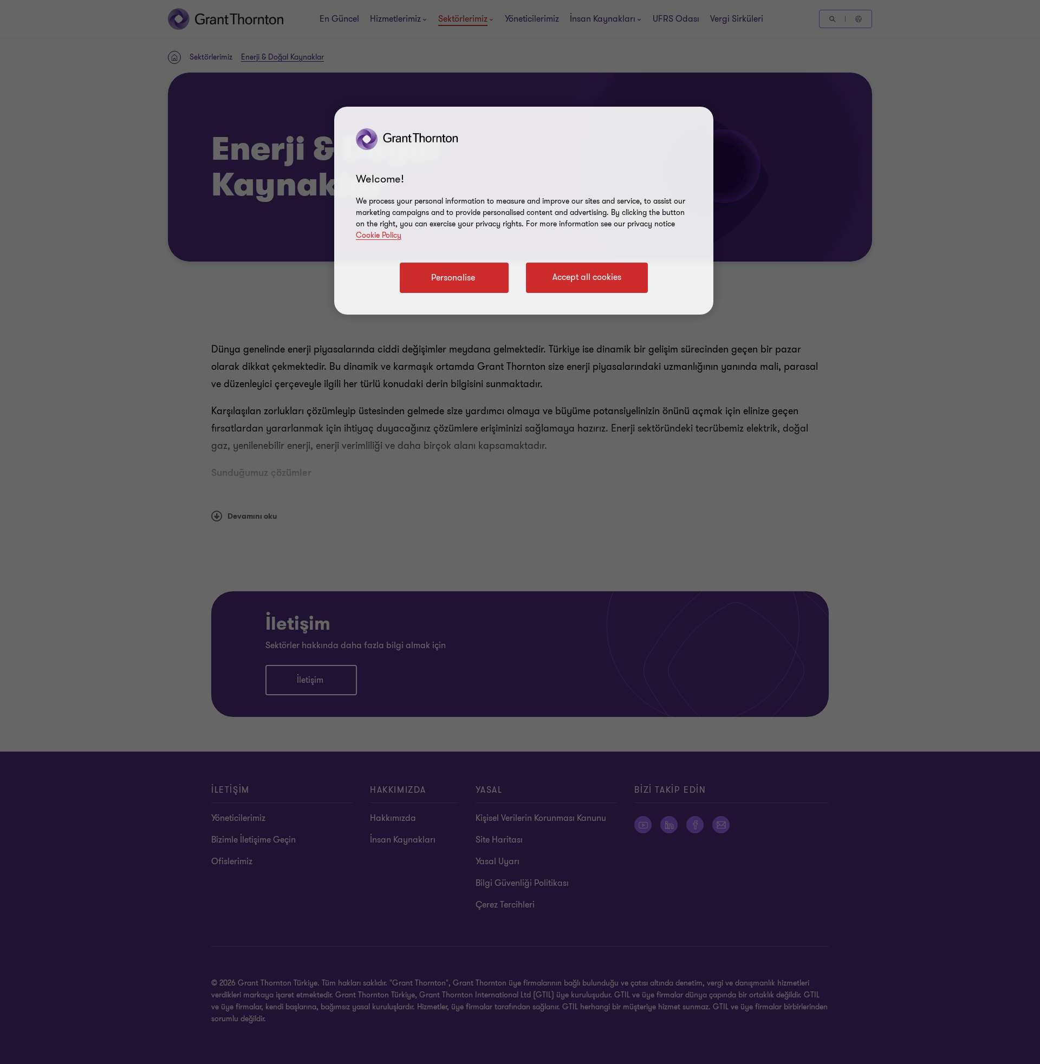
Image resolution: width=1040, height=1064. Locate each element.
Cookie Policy (378, 235)
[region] (523, 211)
